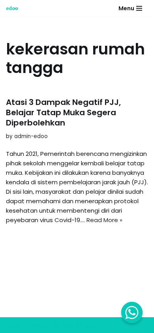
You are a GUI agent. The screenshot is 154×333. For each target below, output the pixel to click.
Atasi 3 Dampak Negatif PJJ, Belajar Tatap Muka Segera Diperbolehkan (63, 112)
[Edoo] (14, 8)
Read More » (104, 220)
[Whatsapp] (132, 312)
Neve (13, 325)
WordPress (78, 325)
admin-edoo (31, 136)
